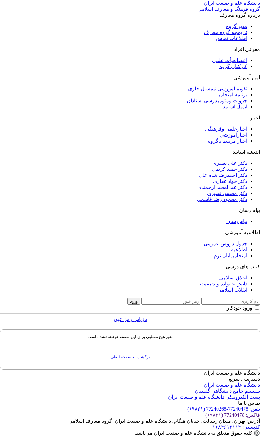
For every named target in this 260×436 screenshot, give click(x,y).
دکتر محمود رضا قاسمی (222, 199)
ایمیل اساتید (235, 106)
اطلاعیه (239, 249)
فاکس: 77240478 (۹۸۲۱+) (232, 415)
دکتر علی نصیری (229, 163)
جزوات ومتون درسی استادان (217, 100)
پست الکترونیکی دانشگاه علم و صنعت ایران (214, 397)
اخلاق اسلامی (233, 277)
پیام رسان (236, 221)
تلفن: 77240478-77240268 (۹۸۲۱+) (223, 409)
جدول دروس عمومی (225, 243)
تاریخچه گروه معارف (225, 32)
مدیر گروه (236, 26)
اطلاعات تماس (231, 38)
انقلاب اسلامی (232, 289)
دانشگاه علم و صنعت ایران (232, 385)
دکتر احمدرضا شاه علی (223, 175)
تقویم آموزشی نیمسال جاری (217, 88)
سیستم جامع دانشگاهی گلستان (227, 391)
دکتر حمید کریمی (229, 169)
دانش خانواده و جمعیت (223, 283)
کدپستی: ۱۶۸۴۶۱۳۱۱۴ (236, 427)
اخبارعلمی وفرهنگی (226, 128)
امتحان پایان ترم (230, 255)
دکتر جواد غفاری (230, 181)
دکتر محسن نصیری (227, 193)
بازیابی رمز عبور (130, 319)
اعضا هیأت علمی (229, 60)
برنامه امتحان (233, 94)
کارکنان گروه (233, 66)
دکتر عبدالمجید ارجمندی (222, 187)
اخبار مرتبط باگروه (227, 141)
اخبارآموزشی (233, 135)
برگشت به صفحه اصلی (130, 357)
